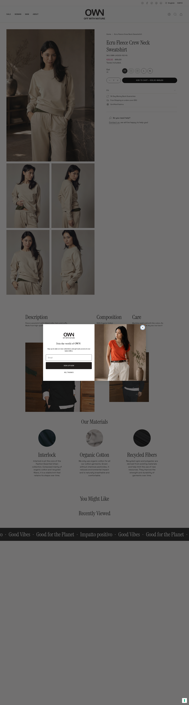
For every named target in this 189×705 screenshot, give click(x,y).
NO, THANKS (69, 372)
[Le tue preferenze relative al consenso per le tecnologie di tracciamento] (184, 700)
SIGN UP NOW (69, 366)
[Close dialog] (142, 327)
